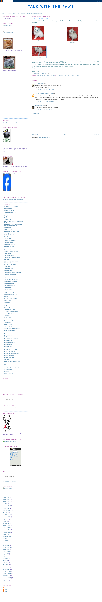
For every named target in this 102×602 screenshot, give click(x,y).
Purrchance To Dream (10, 320)
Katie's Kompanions (9, 285)
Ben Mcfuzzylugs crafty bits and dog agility (13, 222)
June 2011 (5, 540)
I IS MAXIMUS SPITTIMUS (11, 279)
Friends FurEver (8, 263)
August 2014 (6, 519)
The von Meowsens (9, 355)
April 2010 (5, 562)
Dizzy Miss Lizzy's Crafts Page (12, 257)
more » (11, 465)
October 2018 (6, 497)
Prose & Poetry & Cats (10, 319)
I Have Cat (7, 277)
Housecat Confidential (10, 274)
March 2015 (6, 512)
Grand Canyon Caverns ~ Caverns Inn (15, 455)
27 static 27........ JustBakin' (11, 206)
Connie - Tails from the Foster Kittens (44, 93)
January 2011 (6, 545)
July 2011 (5, 538)
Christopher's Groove (10, 250)
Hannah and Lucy (39, 83)
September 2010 (7, 551)
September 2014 (7, 516)
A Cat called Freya (9, 210)
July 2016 (5, 503)
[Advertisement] (42, 123)
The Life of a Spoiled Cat (10, 348)
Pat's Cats (7, 315)
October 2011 (6, 534)
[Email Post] (48, 73)
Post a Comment (36, 113)
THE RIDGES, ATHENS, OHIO (14, 457)
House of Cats (8, 270)
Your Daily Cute (8, 369)
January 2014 (6, 523)
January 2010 (6, 569)
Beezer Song (7, 219)
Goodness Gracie (8, 268)
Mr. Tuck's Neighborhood (10, 298)
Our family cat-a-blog (9, 309)
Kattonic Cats (7, 287)
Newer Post (35, 134)
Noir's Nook (7, 305)
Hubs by (14, 449)
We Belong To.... (11, 13)
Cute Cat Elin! (7, 253)
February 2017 (6, 501)
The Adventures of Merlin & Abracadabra (10, 336)
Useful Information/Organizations (35, 13)
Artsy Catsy (7, 216)
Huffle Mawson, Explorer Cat (11, 276)
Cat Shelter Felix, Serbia (10, 235)
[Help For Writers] (15, 488)
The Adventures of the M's (11, 338)
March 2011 (5, 543)
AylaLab (6, 217)
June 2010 (5, 558)
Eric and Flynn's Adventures (11, 261)
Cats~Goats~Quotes (9, 244)
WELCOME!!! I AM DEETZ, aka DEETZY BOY (14, 363)
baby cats (40, 75)
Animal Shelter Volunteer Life (11, 214)
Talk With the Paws (51, 6)
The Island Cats (8, 344)
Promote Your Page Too (7, 192)
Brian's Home (7, 227)
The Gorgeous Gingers (10, 342)
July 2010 (5, 556)
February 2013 (6, 525)
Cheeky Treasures (9, 248)
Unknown (5, 589)
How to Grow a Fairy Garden (14, 453)
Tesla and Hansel (8, 333)
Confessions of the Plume (11, 251)
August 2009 (6, 580)
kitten (82, 75)
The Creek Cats (8, 340)
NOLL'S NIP (7, 307)
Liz (4, 587)
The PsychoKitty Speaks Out (11, 353)
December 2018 (7, 495)
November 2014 (7, 514)
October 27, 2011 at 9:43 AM (44, 101)
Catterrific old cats (9, 246)
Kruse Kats (7, 291)
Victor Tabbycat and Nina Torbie (12, 361)
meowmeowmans (39, 105)
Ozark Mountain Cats (9, 313)
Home (3, 13)
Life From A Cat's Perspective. (12, 292)
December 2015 (7, 506)
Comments (7, 399)
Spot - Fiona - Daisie (9, 330)
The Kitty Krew (8, 346)
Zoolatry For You (8, 373)
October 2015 (6, 508)
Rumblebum (7, 322)
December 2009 (7, 571)
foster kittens (61, 75)
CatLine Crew (7, 238)
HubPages (18, 465)
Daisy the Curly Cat (9, 255)
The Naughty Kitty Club (10, 351)
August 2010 (6, 554)
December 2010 (7, 547)
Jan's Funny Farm (9, 283)
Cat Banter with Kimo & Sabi (11, 231)
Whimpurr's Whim (9, 366)
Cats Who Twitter (8, 242)
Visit (9, 481)
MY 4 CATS (7, 302)
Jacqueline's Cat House (10, 281)
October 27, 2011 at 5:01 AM (44, 89)
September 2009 (7, 577)
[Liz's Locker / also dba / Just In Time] (7, 191)
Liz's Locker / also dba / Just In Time (9, 173)
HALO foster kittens (73, 75)
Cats (45, 75)
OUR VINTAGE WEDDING (11, 311)
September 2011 (7, 536)
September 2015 (7, 510)
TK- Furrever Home (9, 357)
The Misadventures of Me (10, 350)
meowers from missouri (10, 294)
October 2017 (6, 499)
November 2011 (7, 532)
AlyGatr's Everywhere (10, 212)
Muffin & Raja (7, 300)
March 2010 (6, 564)
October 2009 (6, 575)
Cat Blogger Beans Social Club (12, 233)
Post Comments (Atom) (44, 137)
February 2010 (6, 567)
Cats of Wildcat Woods (10, 240)
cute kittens (51, 75)
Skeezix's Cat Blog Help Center (12, 328)
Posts (5, 397)
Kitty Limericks (8, 289)
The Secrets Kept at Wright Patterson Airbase (15, 459)
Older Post (96, 134)
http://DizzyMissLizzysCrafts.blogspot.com (13, 199)
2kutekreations (8, 208)
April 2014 (5, 521)
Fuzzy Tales (7, 266)
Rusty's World (8, 324)
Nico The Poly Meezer (10, 304)
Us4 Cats (6, 359)
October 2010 (6, 549)
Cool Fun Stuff (21, 13)
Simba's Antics (8, 326)
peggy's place (8, 317)
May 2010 (5, 560)
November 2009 (7, 573)
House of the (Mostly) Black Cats (12, 272)
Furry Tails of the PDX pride (11, 264)
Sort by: (11, 451)
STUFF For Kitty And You (10, 332)
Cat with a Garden (8, 236)
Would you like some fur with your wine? (14, 367)
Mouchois (6, 296)
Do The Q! (6, 259)
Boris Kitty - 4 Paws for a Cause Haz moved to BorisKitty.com (13, 225)
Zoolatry (6, 371)
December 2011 (7, 530)
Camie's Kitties (8, 229)
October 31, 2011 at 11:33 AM (45, 109)
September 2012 (7, 527)
